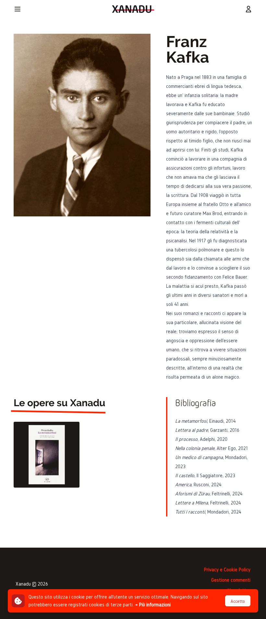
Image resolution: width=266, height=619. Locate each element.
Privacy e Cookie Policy (227, 569)
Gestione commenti (230, 580)
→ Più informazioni (153, 604)
